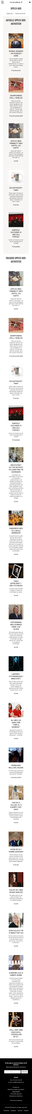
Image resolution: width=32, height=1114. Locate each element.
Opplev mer (10, 13)
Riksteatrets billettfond (16, 1096)
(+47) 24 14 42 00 (17, 1080)
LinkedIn (26, 1110)
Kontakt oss (16, 1087)
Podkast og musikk (20, 13)
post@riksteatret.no (18, 1082)
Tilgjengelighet (16, 1091)
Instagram (13, 1110)
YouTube (20, 1110)
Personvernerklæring (16, 1100)
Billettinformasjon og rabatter (16, 1089)
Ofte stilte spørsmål (16, 1094)
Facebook (6, 1110)
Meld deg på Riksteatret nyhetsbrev (16, 1067)
